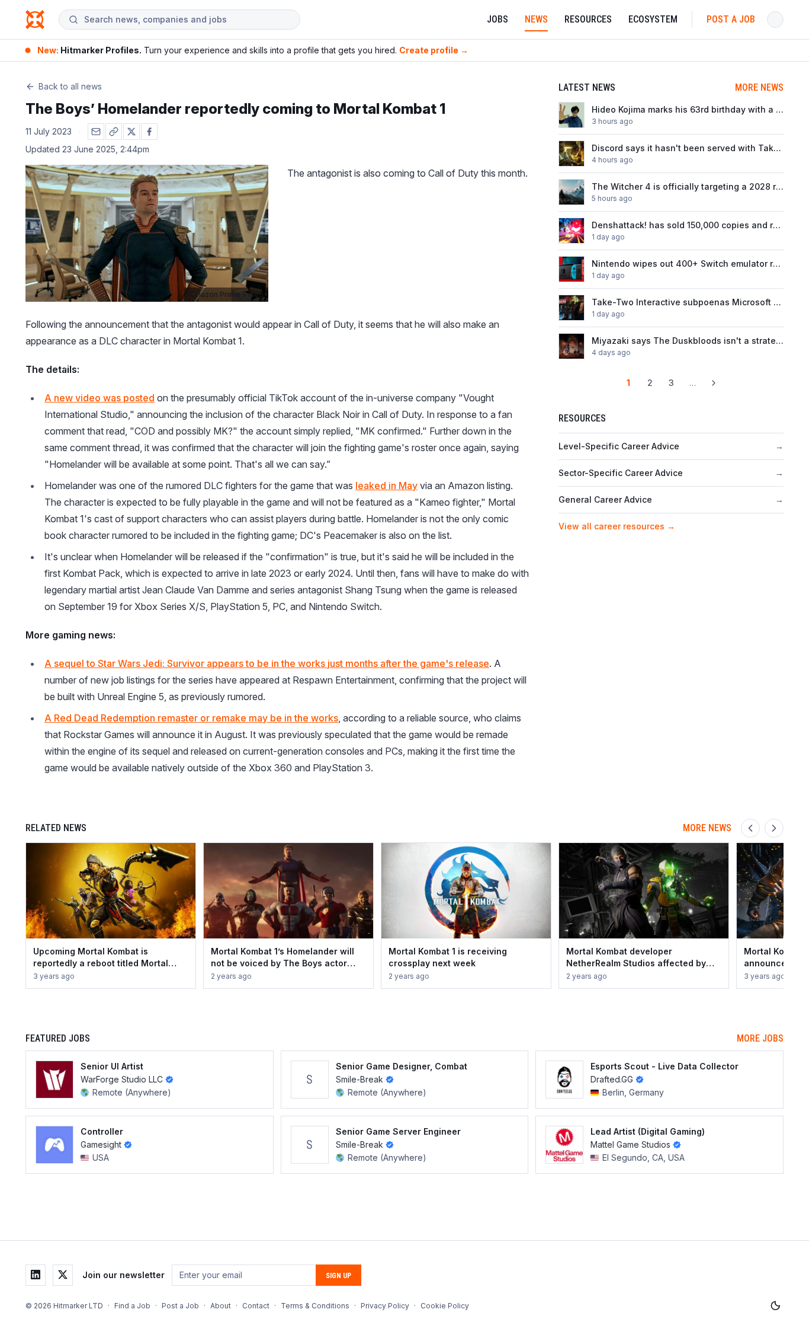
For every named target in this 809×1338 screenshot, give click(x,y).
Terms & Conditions (315, 1305)
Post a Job (731, 19)
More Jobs (760, 1038)
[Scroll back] (750, 828)
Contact (255, 1305)
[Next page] (713, 382)
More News (759, 87)
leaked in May (386, 485)
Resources (588, 19)
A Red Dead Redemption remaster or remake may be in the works (191, 718)
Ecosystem (653, 19)
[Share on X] (131, 131)
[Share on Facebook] (149, 131)
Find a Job (132, 1305)
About (220, 1305)
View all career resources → (616, 526)
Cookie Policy (444, 1305)
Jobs (497, 19)
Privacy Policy (385, 1305)
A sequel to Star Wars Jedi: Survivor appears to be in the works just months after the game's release (266, 663)
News (536, 19)
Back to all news (70, 86)
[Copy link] (113, 131)
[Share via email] (96, 131)
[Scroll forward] (774, 828)
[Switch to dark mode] (775, 1306)
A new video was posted (99, 398)
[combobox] (187, 19)
